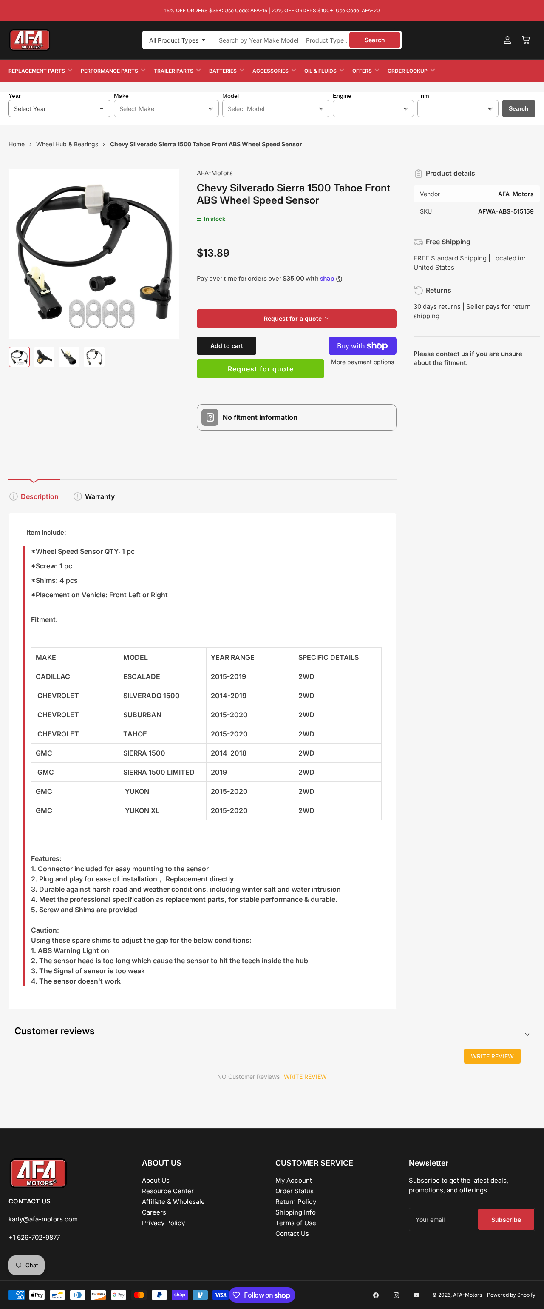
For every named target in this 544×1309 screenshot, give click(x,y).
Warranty (100, 496)
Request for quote (261, 369)
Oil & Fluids (320, 71)
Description (40, 496)
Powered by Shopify (511, 1295)
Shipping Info (295, 1212)
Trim (423, 95)
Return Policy (295, 1202)
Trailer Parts (173, 71)
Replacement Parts (36, 71)
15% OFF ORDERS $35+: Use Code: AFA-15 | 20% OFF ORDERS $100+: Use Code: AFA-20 (272, 10)
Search (375, 39)
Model (230, 95)
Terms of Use (295, 1223)
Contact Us (292, 1233)
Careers (154, 1212)
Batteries (223, 71)
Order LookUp (408, 71)
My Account (293, 1180)
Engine (342, 95)
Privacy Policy (163, 1223)
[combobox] (307, 40)
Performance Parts (109, 71)
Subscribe (506, 1219)
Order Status (294, 1191)
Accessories (270, 71)
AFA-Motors (215, 173)
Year (14, 95)
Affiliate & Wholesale (173, 1202)
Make (121, 95)
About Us (156, 1180)
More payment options (362, 361)
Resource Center (168, 1191)
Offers (362, 71)
